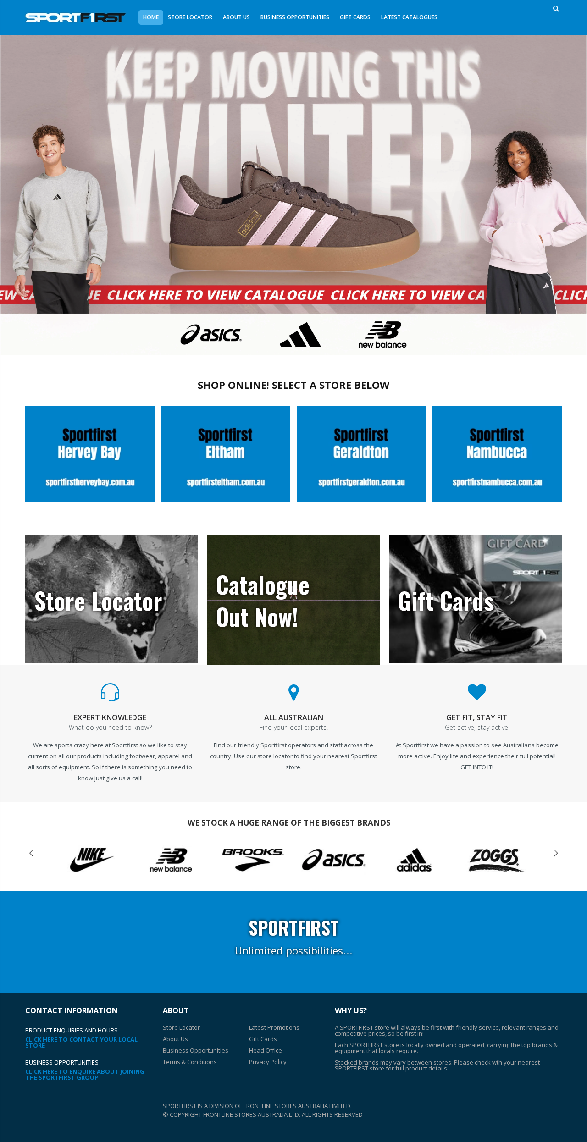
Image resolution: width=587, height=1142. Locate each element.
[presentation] (31, 853)
